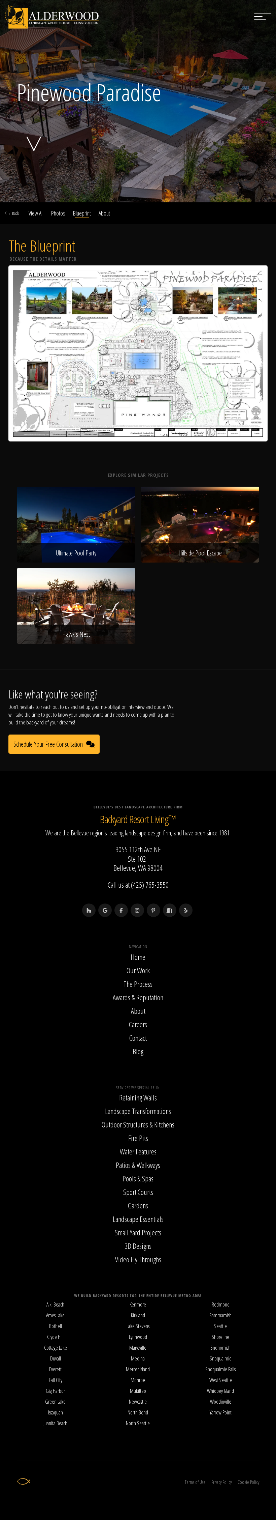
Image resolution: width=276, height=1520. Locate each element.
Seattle (220, 1326)
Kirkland (138, 1315)
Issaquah (55, 1412)
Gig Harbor (55, 1391)
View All (36, 213)
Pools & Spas (138, 1178)
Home (138, 957)
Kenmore (138, 1304)
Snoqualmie (221, 1358)
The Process (138, 984)
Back (15, 213)
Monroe (138, 1380)
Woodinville (220, 1401)
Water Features (138, 1151)
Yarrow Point (221, 1412)
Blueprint (82, 213)
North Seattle (138, 1423)
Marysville (137, 1347)
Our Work (138, 970)
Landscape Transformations (138, 1111)
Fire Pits (138, 1138)
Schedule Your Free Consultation (48, 744)
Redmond (221, 1304)
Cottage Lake (55, 1347)
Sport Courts (138, 1192)
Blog (138, 1051)
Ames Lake (55, 1315)
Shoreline (220, 1337)
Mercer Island (138, 1369)
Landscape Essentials (138, 1219)
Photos (58, 213)
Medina (138, 1358)
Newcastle (138, 1401)
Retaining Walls (138, 1097)
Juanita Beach (55, 1423)
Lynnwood (138, 1337)
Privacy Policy (221, 1482)
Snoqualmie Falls (220, 1369)
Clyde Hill (55, 1337)
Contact (138, 1038)
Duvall (55, 1358)
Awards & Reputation (138, 997)
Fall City (55, 1380)
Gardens (138, 1205)
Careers (138, 1024)
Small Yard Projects (138, 1232)
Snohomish (220, 1347)
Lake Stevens (138, 1326)
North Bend (138, 1412)
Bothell (55, 1326)
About (104, 213)
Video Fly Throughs (138, 1259)
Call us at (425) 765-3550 (138, 884)
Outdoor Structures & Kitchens (138, 1124)
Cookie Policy (248, 1482)
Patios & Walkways (138, 1165)
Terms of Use (195, 1482)
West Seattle (220, 1380)
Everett (55, 1369)
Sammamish (220, 1315)
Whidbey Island (220, 1391)
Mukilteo (138, 1391)
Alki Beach (55, 1304)
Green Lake (55, 1401)
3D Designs (138, 1246)
